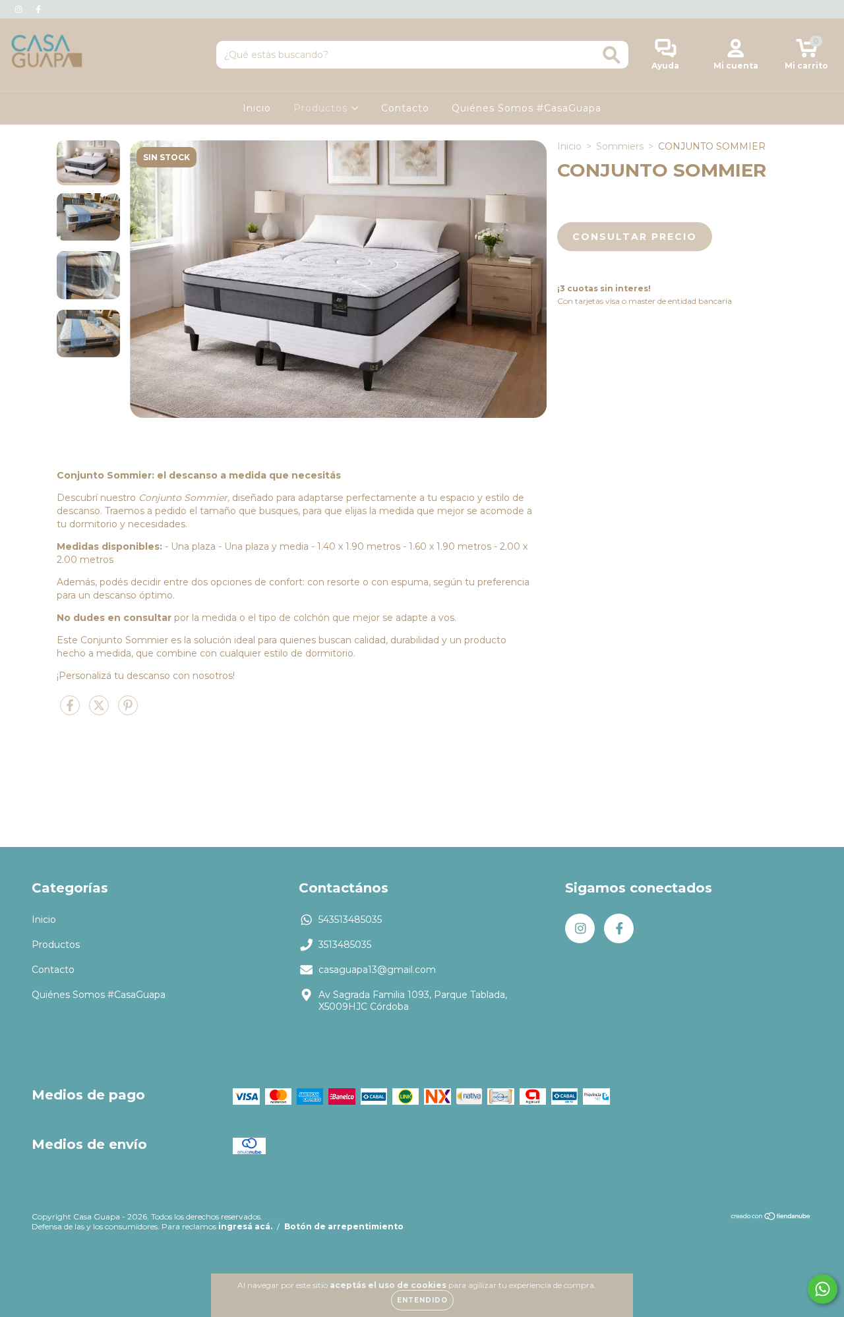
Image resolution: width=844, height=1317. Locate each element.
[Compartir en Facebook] (71, 711)
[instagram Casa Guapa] (20, 9)
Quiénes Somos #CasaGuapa (526, 108)
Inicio (257, 108)
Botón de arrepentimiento (344, 1226)
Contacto (405, 108)
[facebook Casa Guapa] (38, 9)
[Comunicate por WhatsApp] (822, 1289)
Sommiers (620, 146)
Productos (322, 108)
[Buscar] (611, 55)
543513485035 (350, 919)
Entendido (422, 1300)
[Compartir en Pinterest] (128, 711)
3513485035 (344, 945)
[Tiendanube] (771, 1218)
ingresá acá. (245, 1226)
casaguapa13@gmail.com (377, 970)
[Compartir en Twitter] (100, 711)
